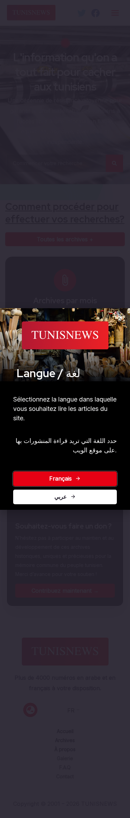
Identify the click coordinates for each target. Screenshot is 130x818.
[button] (120, 317)
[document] (65, 409)
